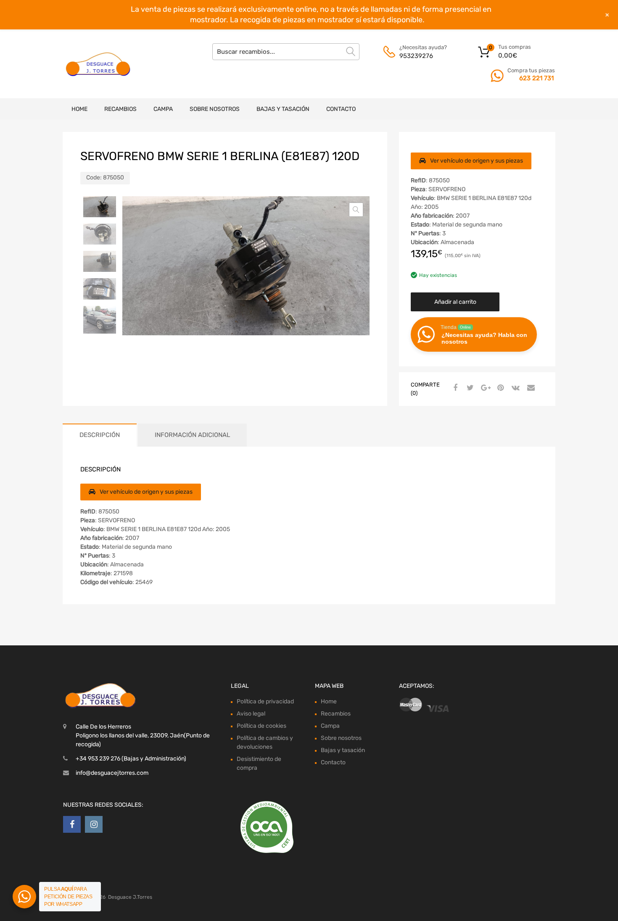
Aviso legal (251, 713)
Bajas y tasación (282, 109)
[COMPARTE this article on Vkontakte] (514, 388)
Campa (163, 109)
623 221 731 (536, 78)
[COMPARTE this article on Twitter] (469, 388)
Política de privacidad (265, 701)
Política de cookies (261, 725)
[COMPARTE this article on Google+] (484, 388)
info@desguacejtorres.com (112, 772)
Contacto (341, 109)
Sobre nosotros (215, 109)
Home (79, 109)
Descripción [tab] (99, 435)
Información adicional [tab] (192, 435)
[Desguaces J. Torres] (99, 64)
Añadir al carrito (455, 301)
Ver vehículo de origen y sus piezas (476, 160)
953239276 (416, 56)
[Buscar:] (285, 51)
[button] (356, 210)
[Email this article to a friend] (529, 388)
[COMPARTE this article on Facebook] (454, 388)
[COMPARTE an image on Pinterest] (499, 388)
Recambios (120, 109)
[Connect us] (72, 824)
